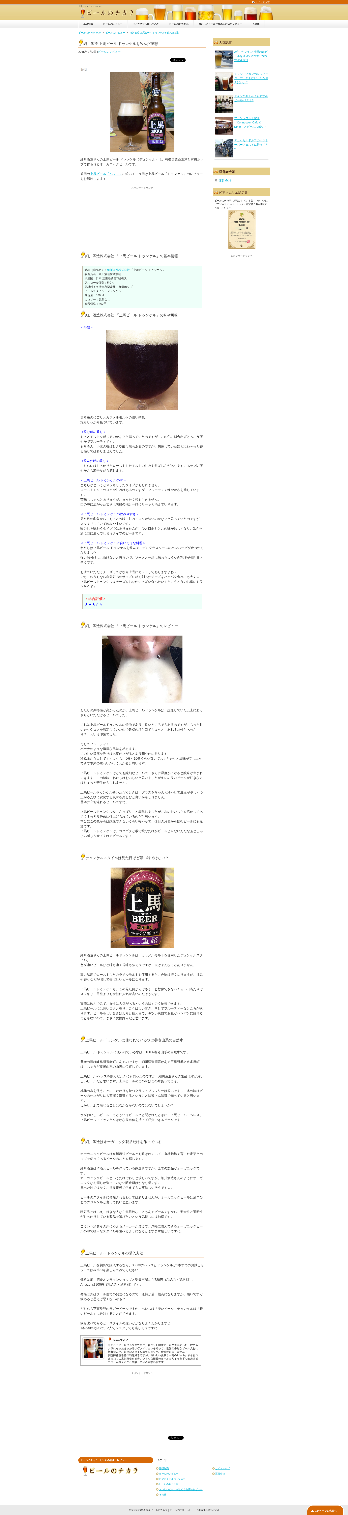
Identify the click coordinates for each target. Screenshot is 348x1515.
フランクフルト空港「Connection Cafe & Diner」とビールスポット (250, 122)
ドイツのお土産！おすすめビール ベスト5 (251, 98)
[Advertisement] (142, 218)
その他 (255, 24)
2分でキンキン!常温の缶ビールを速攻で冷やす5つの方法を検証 (251, 56)
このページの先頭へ (326, 1510)
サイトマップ (222, 1468)
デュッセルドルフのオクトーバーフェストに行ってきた (251, 144)
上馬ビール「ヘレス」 (106, 174)
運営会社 (225, 180)
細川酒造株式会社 (118, 269)
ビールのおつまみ (178, 24)
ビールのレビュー (112, 24)
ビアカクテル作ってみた (146, 24)
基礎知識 (88, 24)
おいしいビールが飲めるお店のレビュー (220, 24)
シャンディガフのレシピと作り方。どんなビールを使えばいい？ (251, 78)
